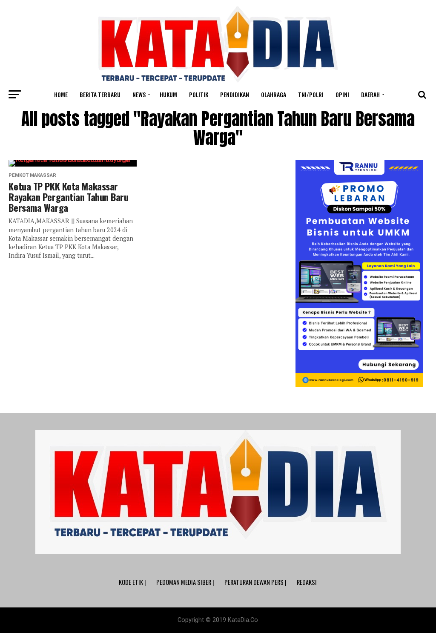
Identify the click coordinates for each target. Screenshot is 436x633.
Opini (342, 94)
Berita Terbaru (100, 94)
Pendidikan (234, 94)
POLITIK (198, 94)
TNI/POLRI (311, 94)
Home (61, 94)
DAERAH (370, 94)
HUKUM (168, 94)
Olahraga (273, 94)
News (139, 94)
